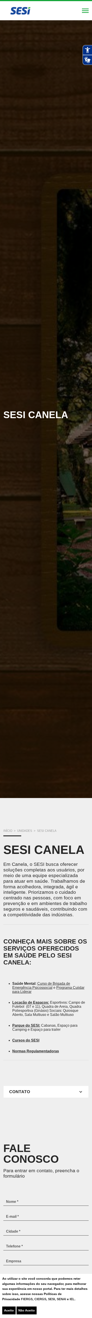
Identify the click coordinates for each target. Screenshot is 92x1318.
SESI (51, 1299)
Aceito (9, 1310)
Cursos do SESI (25, 1040)
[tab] (46, 1092)
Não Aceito (26, 1310)
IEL (72, 1299)
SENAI (62, 1299)
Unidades (24, 830)
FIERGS (27, 1299)
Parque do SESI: (26, 1025)
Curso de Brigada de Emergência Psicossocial (41, 986)
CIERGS (40, 1299)
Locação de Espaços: (30, 1002)
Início (7, 830)
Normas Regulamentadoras (35, 1051)
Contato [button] (19, 1091)
